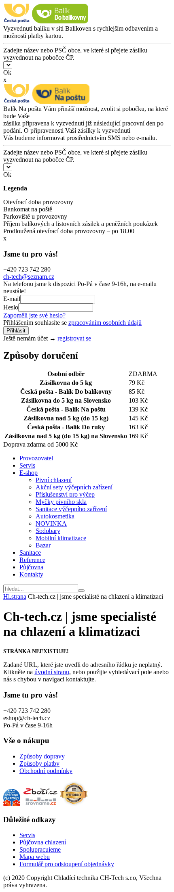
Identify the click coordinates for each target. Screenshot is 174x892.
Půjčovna (31, 567)
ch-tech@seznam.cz (28, 276)
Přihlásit (15, 331)
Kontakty (31, 574)
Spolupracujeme (40, 849)
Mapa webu (34, 856)
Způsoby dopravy (42, 756)
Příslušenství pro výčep (65, 494)
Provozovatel (36, 458)
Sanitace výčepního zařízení (71, 509)
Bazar (43, 545)
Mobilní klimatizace (61, 538)
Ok (7, 72)
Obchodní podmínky (45, 770)
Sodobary (48, 530)
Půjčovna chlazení (42, 842)
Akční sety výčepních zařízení (74, 487)
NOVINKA (51, 523)
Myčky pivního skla (61, 501)
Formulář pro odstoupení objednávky (66, 864)
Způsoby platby (39, 763)
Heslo (10, 307)
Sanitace (30, 552)
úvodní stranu (51, 671)
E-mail (11, 298)
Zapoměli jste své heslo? (34, 315)
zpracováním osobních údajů (105, 322)
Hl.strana (14, 596)
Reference (32, 559)
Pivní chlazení (54, 479)
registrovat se (74, 338)
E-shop (28, 472)
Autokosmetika (55, 516)
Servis (27, 465)
